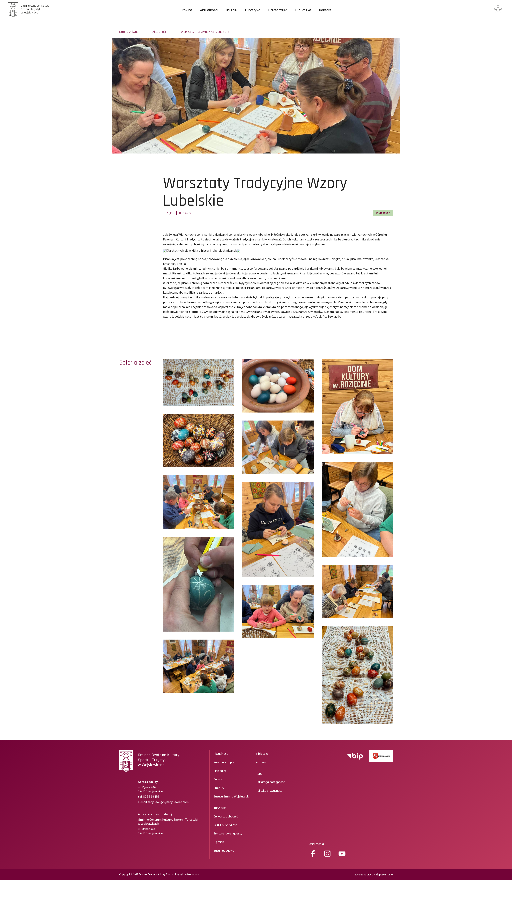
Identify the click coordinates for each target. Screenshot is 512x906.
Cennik (218, 779)
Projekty (219, 788)
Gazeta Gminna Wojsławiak (231, 797)
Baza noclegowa (224, 851)
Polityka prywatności (269, 791)
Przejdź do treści (18, 24)
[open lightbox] (198, 382)
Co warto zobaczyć (226, 817)
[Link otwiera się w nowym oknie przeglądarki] (355, 756)
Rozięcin (168, 213)
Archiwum (262, 762)
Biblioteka (303, 10)
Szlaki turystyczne (225, 825)
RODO (259, 774)
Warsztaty (383, 213)
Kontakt (325, 10)
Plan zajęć (220, 771)
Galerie (231, 10)
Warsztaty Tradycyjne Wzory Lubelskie (205, 32)
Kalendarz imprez (225, 762)
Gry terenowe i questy (228, 834)
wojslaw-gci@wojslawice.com (168, 802)
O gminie (219, 842)
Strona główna (128, 32)
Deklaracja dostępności (270, 782)
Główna (186, 10)
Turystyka (252, 10)
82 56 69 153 (151, 796)
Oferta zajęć (277, 10)
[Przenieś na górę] (496, 889)
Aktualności (209, 10)
